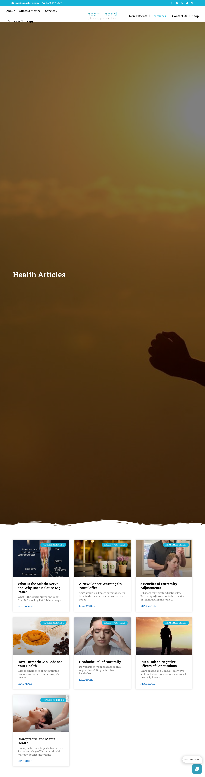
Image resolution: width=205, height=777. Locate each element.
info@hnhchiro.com (27, 3)
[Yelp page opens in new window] (177, 3)
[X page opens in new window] (182, 3)
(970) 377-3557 (54, 3)
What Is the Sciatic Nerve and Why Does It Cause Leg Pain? (39, 587)
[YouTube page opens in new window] (187, 3)
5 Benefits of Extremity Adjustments (158, 585)
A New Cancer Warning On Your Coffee (100, 585)
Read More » (26, 606)
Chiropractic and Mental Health (37, 741)
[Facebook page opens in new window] (172, 3)
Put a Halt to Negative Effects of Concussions (158, 663)
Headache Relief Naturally (100, 661)
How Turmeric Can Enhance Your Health (40, 663)
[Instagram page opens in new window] (192, 3)
